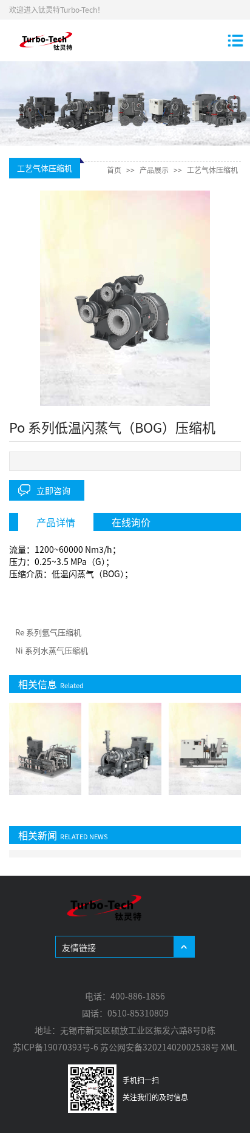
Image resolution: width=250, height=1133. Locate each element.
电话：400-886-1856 (125, 996)
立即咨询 (53, 490)
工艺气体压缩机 (212, 169)
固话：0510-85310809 (125, 1013)
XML (229, 1047)
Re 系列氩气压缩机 (48, 632)
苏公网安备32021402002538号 (159, 1047)
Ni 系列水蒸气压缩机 (51, 650)
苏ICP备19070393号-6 (55, 1047)
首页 (114, 169)
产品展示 (154, 169)
